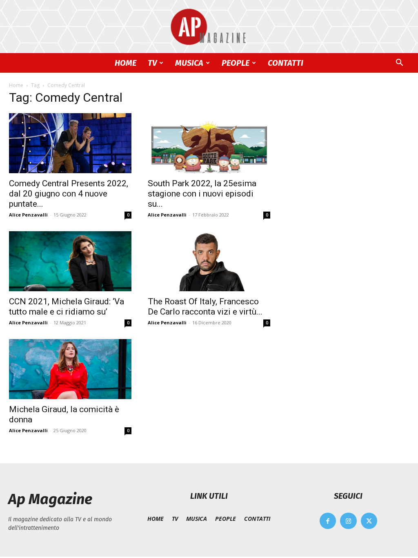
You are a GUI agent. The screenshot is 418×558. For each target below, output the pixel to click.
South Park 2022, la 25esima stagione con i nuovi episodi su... (202, 194)
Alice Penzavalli (28, 215)
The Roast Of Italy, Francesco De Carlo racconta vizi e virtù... (205, 307)
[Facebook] (328, 521)
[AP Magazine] (209, 27)
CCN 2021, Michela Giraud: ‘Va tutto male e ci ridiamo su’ (66, 307)
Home (16, 85)
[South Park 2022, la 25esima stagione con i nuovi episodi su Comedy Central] (209, 143)
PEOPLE (235, 63)
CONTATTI (285, 63)
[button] (399, 63)
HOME (125, 63)
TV (152, 63)
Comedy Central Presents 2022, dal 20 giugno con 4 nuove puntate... (68, 194)
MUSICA (189, 63)
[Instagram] (348, 521)
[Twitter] (369, 521)
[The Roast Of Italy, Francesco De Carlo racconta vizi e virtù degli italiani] (209, 261)
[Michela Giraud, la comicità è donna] (70, 369)
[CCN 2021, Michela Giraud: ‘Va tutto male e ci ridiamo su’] (70, 261)
